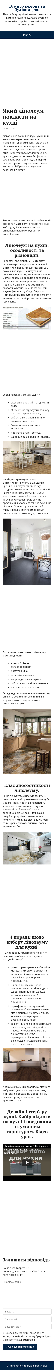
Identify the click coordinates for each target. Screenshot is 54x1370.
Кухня (5, 128)
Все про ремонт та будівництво (27, 8)
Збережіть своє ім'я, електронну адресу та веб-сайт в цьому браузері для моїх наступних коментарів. (27, 1336)
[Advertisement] (27, 70)
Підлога (12, 128)
